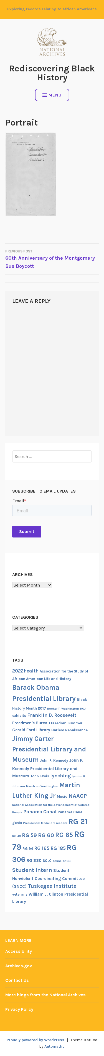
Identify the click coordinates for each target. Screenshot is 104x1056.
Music (62, 796)
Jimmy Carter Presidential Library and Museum (49, 749)
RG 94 (27, 849)
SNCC (66, 861)
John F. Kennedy (54, 760)
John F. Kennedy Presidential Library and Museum (47, 768)
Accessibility (18, 951)
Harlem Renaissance (69, 730)
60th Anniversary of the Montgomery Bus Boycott (50, 259)
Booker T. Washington (63, 708)
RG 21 (78, 821)
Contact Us (17, 980)
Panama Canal (40, 811)
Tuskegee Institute (52, 886)
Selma (57, 861)
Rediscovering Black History (52, 73)
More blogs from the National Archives (45, 994)
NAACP (78, 795)
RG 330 (34, 860)
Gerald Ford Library (31, 729)
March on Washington (42, 786)
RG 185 (58, 848)
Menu (55, 95)
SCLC (47, 861)
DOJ (83, 708)
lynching (60, 775)
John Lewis (39, 776)
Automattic (54, 1046)
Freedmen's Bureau (31, 722)
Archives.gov (18, 965)
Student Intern (32, 870)
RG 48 (16, 836)
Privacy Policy (19, 1009)
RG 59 (29, 835)
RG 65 (64, 835)
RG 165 (41, 848)
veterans (19, 894)
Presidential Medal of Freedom (45, 823)
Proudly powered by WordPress (35, 1040)
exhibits (19, 715)
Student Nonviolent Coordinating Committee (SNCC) (48, 878)
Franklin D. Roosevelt (51, 715)
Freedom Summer (67, 723)
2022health (25, 671)
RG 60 (46, 835)
